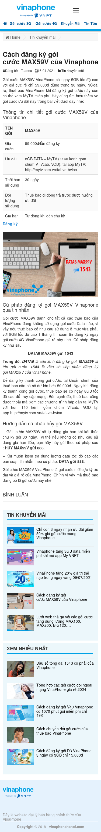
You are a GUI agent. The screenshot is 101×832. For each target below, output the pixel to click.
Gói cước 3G (20, 23)
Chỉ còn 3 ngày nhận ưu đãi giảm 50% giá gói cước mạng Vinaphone (64, 533)
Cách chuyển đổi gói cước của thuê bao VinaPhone (62, 731)
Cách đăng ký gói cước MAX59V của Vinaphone (61, 597)
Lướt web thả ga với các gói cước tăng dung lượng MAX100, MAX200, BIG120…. (64, 621)
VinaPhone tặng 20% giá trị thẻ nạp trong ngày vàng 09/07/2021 (64, 575)
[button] (75, 9)
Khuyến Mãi (71, 23)
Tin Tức (90, 23)
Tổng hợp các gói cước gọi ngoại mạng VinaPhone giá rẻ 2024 (64, 687)
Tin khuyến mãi (72, 70)
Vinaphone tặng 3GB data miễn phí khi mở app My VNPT (63, 553)
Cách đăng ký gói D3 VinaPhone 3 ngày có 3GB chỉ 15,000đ (64, 753)
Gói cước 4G (46, 23)
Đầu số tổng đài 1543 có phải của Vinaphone (65, 665)
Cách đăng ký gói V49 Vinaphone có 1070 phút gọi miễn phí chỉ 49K (64, 711)
